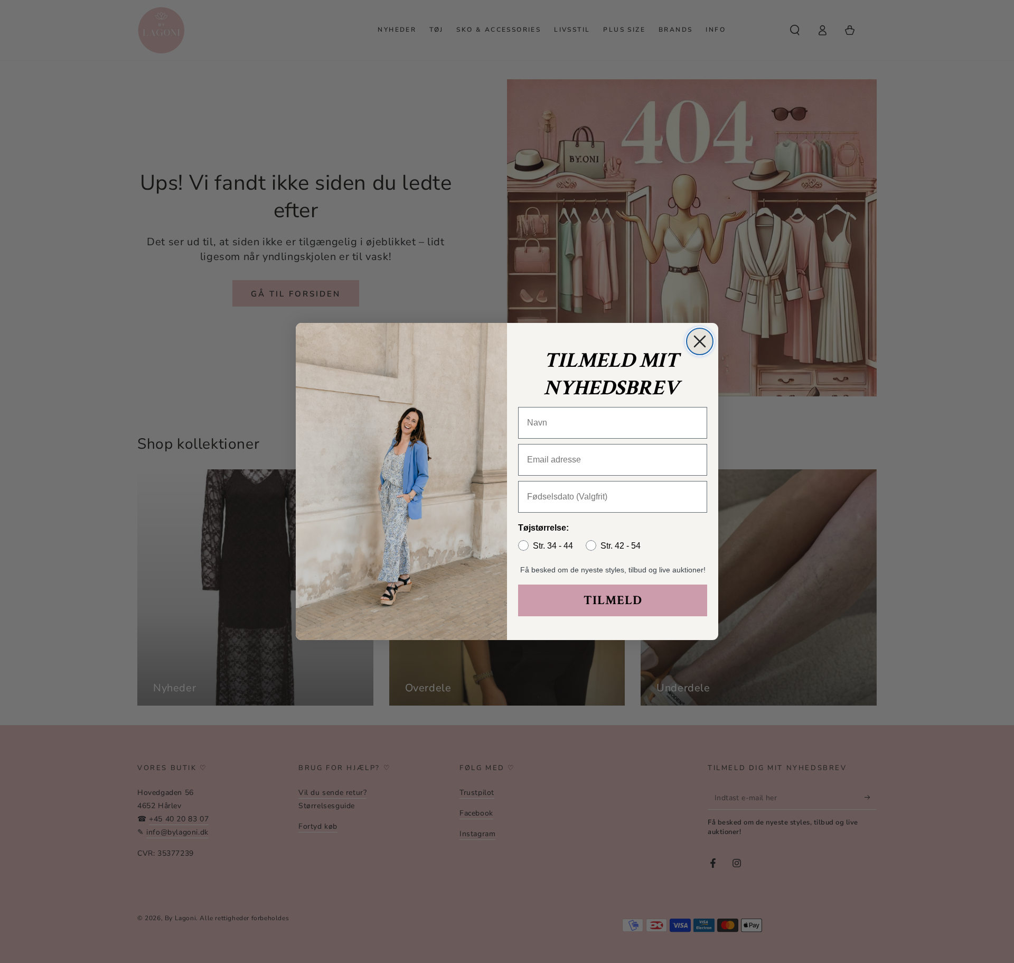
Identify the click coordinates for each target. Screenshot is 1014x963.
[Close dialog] (700, 341)
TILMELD (613, 600)
